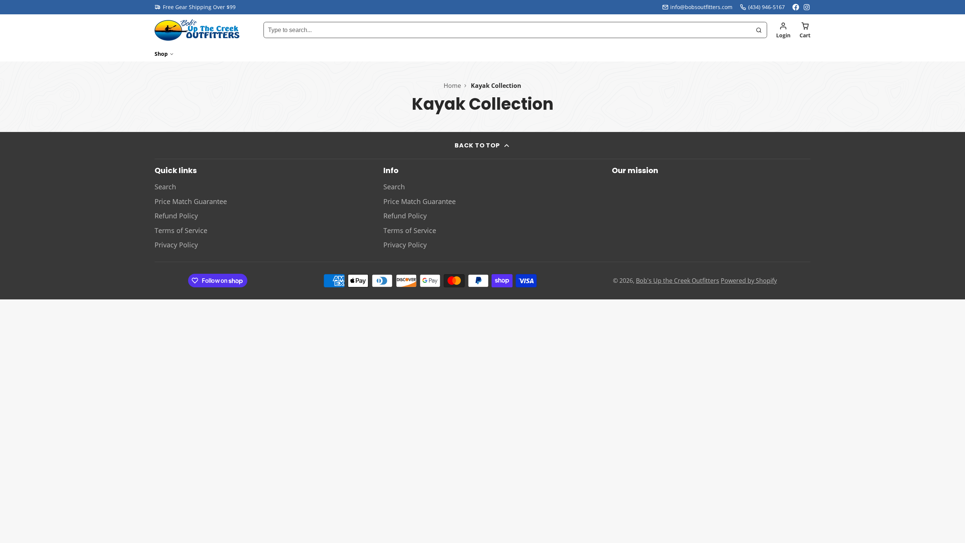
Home (452, 85)
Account (783, 30)
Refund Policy (176, 215)
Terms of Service (181, 230)
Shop (161, 53)
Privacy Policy (176, 244)
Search (165, 186)
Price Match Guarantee (191, 201)
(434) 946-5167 (766, 7)
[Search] (759, 30)
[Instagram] (807, 7)
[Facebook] (795, 7)
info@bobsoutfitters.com (701, 7)
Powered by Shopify (749, 280)
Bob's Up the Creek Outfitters (677, 280)
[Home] (197, 30)
